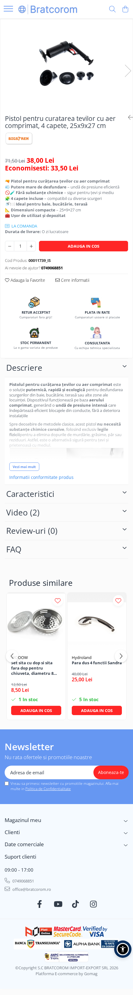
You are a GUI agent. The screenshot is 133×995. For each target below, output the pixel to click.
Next (128, 70)
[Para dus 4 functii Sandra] (96, 622)
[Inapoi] (128, 117)
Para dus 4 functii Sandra (97, 663)
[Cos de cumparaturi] (125, 9)
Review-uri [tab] (32, 530)
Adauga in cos (83, 246)
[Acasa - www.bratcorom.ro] (48, 9)
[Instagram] (93, 904)
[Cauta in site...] (112, 9)
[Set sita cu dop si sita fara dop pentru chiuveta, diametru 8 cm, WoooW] (36, 622)
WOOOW (19, 657)
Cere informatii (74, 280)
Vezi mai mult (24, 466)
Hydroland (82, 657)
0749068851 (22, 881)
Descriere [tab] (24, 367)
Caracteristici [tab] (30, 493)
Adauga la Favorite (27, 280)
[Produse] (8, 9)
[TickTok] (75, 904)
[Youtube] (57, 904)
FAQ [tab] (13, 549)
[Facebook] (39, 904)
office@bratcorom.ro (31, 889)
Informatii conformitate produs (41, 477)
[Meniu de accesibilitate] (122, 949)
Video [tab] (23, 512)
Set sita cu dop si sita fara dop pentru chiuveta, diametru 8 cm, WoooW (32, 668)
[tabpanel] (66, 64)
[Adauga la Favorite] (57, 600)
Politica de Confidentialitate (48, 788)
